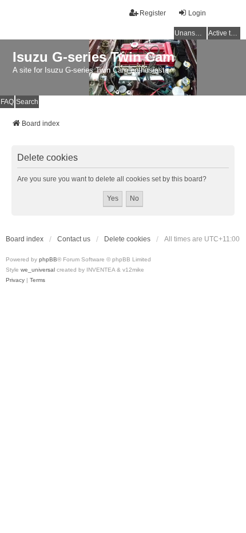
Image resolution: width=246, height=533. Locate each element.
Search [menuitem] (27, 102)
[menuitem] (15, 280)
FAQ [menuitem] (7, 102)
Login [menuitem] (197, 13)
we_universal (38, 269)
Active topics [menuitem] (224, 33)
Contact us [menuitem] (73, 239)
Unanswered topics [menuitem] (190, 33)
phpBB (48, 259)
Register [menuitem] (153, 13)
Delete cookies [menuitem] (127, 239)
